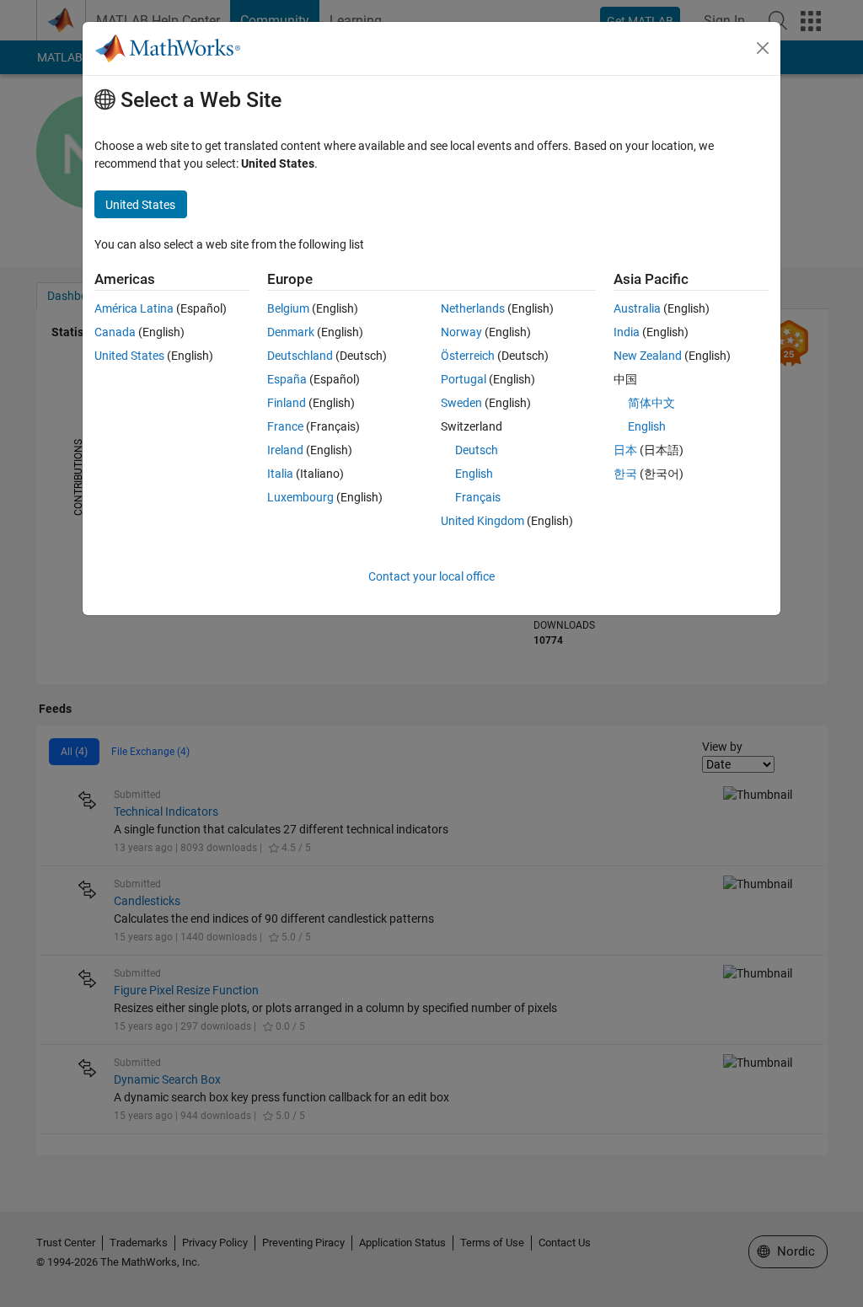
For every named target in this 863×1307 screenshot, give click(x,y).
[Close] (763, 48)
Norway (461, 332)
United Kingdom (482, 521)
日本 (625, 450)
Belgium (288, 308)
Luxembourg (300, 497)
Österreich (468, 355)
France (285, 426)
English (474, 473)
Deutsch (476, 450)
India (627, 332)
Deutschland (300, 355)
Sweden (461, 403)
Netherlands (473, 308)
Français (478, 497)
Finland (286, 403)
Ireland (285, 450)
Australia (637, 308)
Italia (280, 473)
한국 (625, 473)
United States (129, 355)
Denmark (290, 332)
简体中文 (651, 403)
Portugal (463, 379)
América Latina (134, 308)
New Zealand (648, 355)
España (287, 379)
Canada (115, 332)
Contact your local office (431, 576)
